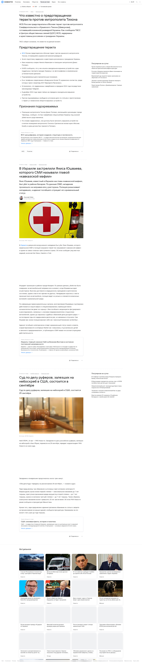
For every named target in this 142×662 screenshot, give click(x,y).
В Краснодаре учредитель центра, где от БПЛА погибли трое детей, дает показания (107, 382)
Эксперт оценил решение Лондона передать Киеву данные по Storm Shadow (106, 81)
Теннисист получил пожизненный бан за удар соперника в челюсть (106, 391)
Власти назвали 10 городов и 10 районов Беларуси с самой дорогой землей (105, 396)
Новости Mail (33, 164)
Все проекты (20, 660)
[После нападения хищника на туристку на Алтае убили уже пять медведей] (110, 592)
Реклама (14, 660)
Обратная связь (128, 660)
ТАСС (32, 11)
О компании (8, 660)
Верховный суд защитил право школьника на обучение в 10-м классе (106, 76)
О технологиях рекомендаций (84, 660)
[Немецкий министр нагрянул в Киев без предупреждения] (31, 592)
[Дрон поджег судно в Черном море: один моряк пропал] (84, 592)
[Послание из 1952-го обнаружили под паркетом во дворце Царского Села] (110, 645)
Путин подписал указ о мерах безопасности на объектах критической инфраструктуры (107, 67)
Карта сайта (136, 660)
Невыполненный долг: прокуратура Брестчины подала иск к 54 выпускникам (107, 386)
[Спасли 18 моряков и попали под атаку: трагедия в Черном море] (31, 566)
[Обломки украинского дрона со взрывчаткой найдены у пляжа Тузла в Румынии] (84, 645)
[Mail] (2, 2)
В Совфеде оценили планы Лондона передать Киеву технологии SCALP (106, 377)
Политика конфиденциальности (100, 660)
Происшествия (39, 11)
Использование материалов (116, 660)
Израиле (24, 245)
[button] (51, 220)
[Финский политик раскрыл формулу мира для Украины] (58, 619)
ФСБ (23, 53)
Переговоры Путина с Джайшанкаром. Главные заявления (107, 86)
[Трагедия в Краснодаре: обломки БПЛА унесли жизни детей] (110, 619)
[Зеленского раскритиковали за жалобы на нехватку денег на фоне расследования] (31, 645)
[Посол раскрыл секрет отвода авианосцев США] (84, 619)
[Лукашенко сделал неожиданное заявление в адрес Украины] (110, 566)
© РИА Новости (35, 373)
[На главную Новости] (8, 2)
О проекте (73, 660)
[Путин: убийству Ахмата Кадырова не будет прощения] (58, 592)
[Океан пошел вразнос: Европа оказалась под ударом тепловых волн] (58, 645)
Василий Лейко (28, 197)
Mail (3, 660)
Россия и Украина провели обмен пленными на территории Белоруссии (107, 72)
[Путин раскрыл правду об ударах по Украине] (31, 619)
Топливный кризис (46, 6)
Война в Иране (26, 6)
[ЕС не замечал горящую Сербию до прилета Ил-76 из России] (84, 566)
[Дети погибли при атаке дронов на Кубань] (58, 566)
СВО (35, 6)
